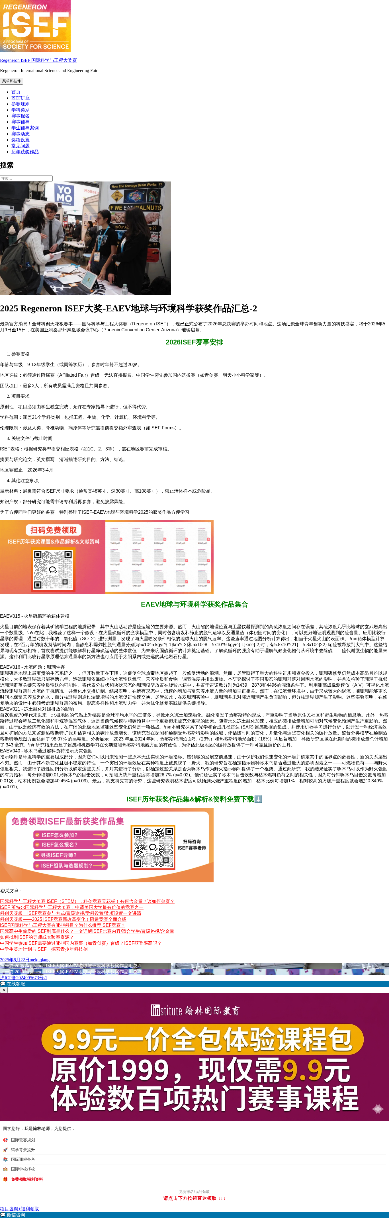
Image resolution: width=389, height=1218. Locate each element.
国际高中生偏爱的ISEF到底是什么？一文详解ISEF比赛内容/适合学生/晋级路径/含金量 (87, 931)
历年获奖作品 (25, 151)
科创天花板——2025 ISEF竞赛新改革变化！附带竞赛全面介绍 (63, 919)
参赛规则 (20, 103)
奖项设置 (20, 139)
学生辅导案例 (25, 127)
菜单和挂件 (11, 81)
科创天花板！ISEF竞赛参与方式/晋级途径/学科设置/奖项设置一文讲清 (70, 913)
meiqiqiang (40, 959)
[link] (194, 1215)
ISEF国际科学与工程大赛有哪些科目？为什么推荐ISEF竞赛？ (62, 925)
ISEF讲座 (20, 97)
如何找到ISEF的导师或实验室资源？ (37, 937)
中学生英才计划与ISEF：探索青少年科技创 (44, 949)
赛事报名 (20, 115)
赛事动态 (20, 133)
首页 (16, 91)
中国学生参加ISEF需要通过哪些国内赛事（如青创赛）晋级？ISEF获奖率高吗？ (81, 943)
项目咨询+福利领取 (19, 1208)
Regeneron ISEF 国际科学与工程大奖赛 (38, 60)
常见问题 (20, 145)
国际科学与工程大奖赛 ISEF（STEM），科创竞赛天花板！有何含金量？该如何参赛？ (87, 901)
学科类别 (20, 109)
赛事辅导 (20, 121)
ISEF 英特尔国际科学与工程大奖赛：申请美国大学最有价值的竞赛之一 (72, 907)
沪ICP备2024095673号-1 (23, 977)
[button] (194, 984)
